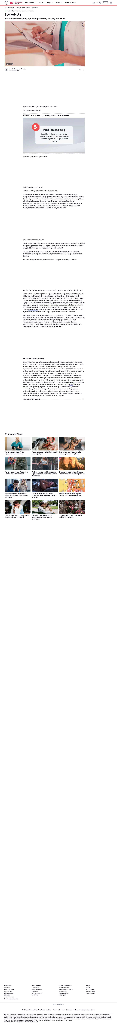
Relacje (40, 3)
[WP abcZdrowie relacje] (17, 2)
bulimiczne (54, 305)
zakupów (80, 305)
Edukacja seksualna (9, 997)
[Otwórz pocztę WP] (93, 2)
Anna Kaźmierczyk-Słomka (17, 69)
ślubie (68, 322)
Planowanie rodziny (90, 993)
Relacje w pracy (62, 995)
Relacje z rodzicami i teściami (65, 989)
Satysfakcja (70, 382)
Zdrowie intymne (8, 991)
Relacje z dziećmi (63, 991)
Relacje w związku (90, 989)
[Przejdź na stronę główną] (6, 4)
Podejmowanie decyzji (37, 993)
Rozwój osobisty (35, 987)
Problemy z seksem (8, 993)
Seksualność (29, 3)
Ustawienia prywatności (87, 1010)
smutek (25, 387)
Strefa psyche (69, 3)
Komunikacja (35, 995)
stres (71, 384)
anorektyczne (45, 305)
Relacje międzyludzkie (64, 987)
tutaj (37, 1021)
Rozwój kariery (35, 991)
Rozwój (58, 3)
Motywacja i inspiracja (37, 989)
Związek (49, 3)
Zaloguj (105, 3)
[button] (99, 3)
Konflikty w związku (90, 991)
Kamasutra (7, 995)
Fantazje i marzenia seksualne (11, 999)
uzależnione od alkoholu (67, 305)
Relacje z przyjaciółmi (64, 993)
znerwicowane (33, 309)
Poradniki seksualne (9, 989)
